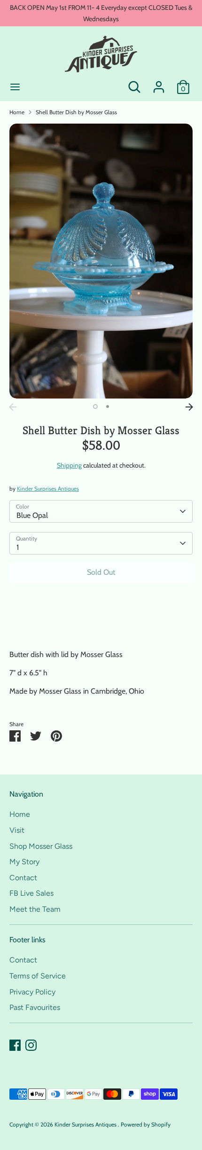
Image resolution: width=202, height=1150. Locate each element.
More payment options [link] (101, 624)
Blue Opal (32, 515)
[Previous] (12, 407)
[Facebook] (15, 1045)
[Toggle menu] (15, 86)
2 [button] (107, 406)
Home (16, 112)
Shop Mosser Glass (40, 846)
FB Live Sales (31, 893)
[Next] (189, 407)
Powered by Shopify (146, 1124)
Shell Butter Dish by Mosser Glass (76, 112)
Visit (16, 830)
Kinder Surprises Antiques (48, 488)
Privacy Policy (32, 991)
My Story (24, 861)
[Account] (158, 82)
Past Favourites (34, 1007)
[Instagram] (31, 1045)
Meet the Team (35, 909)
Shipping (69, 465)
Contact (23, 877)
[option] (101, 261)
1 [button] (95, 406)
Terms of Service (37, 975)
